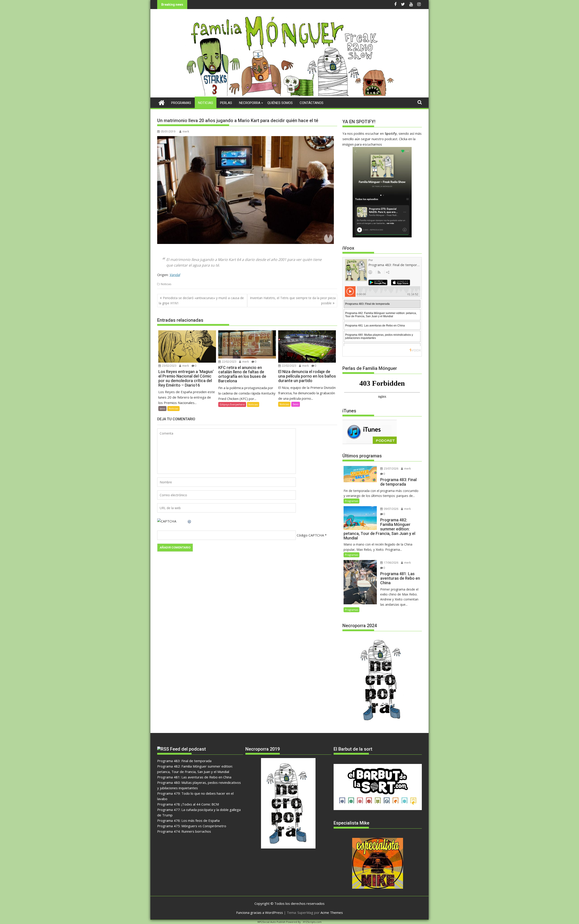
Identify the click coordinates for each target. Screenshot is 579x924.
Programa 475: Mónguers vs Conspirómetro (191, 826)
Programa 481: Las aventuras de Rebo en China (194, 777)
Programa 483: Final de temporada (184, 761)
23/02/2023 (168, 366)
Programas (181, 103)
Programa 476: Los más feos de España (188, 820)
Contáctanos (311, 103)
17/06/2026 (390, 563)
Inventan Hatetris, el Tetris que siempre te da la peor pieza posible (293, 300)
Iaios (162, 408)
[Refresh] (189, 521)
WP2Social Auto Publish (271, 922)
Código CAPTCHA (310, 535)
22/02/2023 (228, 362)
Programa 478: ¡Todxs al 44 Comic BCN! (188, 804)
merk (186, 131)
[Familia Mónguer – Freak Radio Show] (290, 94)
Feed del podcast (188, 749)
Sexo (296, 404)
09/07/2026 (390, 509)
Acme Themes (331, 912)
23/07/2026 (390, 468)
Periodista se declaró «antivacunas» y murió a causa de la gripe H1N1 (201, 300)
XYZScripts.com (312, 922)
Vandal (174, 274)
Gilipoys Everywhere (232, 404)
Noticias (205, 103)
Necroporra (249, 103)
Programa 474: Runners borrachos (184, 831)
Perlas (226, 103)
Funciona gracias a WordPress (259, 912)
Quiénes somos (280, 103)
